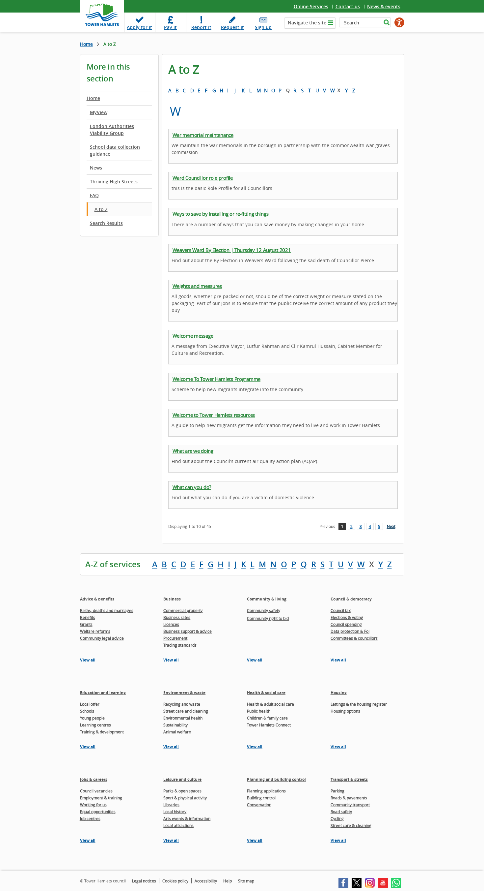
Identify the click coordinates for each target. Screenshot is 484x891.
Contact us (348, 6)
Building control (261, 797)
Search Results (106, 223)
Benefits (87, 617)
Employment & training (101, 797)
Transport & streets (349, 779)
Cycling (337, 818)
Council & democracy (351, 599)
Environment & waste (184, 692)
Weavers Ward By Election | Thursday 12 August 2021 (232, 250)
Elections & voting (347, 617)
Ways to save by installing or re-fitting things (221, 213)
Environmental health (182, 718)
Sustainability (175, 724)
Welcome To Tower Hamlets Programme (216, 379)
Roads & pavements (349, 797)
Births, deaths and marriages (106, 610)
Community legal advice (102, 638)
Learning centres (95, 724)
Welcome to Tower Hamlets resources (214, 415)
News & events (383, 6)
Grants (86, 624)
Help (227, 880)
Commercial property (182, 610)
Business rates (176, 617)
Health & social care (266, 692)
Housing (339, 692)
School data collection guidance (115, 150)
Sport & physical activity (185, 797)
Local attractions (178, 825)
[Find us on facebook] (343, 883)
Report (201, 27)
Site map (246, 880)
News (96, 168)
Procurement (175, 638)
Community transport (350, 804)
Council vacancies (96, 790)
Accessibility (206, 880)
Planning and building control (276, 779)
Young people (92, 718)
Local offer (89, 704)
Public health (258, 711)
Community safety (263, 610)
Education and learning (103, 692)
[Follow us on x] (357, 883)
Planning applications (266, 790)
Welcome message (193, 335)
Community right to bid (268, 618)
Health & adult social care (270, 704)
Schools (87, 711)
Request (232, 27)
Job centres (90, 818)
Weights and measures (197, 286)
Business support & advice (187, 631)
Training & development (102, 731)
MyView (98, 112)
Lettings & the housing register (359, 704)
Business (172, 599)
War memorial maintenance (203, 135)
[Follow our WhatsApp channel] (396, 883)
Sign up (263, 27)
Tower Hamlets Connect (269, 724)
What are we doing (193, 450)
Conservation (259, 804)
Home (86, 44)
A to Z (101, 209)
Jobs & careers (93, 779)
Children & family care (267, 718)
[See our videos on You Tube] (383, 883)
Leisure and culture (182, 779)
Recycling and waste (181, 704)
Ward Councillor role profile (203, 177)
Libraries (171, 804)
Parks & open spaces (182, 790)
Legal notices (144, 880)
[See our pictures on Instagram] (370, 883)
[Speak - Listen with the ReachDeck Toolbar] (399, 22)
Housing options (345, 711)
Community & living (266, 599)
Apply (139, 27)
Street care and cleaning (185, 711)
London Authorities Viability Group (112, 129)
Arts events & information (186, 818)
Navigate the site (307, 22)
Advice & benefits (97, 599)
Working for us (93, 804)
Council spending (346, 624)
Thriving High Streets (114, 181)
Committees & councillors (354, 638)
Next (391, 526)
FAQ (94, 195)
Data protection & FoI (350, 631)
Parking (337, 790)
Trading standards (180, 645)
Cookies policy (175, 880)
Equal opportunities (98, 811)
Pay (170, 27)
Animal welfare (177, 731)
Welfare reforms (95, 631)
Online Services (311, 6)
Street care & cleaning (351, 825)
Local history (174, 811)
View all (87, 660)
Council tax (341, 610)
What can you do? (192, 487)
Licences (171, 624)
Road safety (341, 811)
